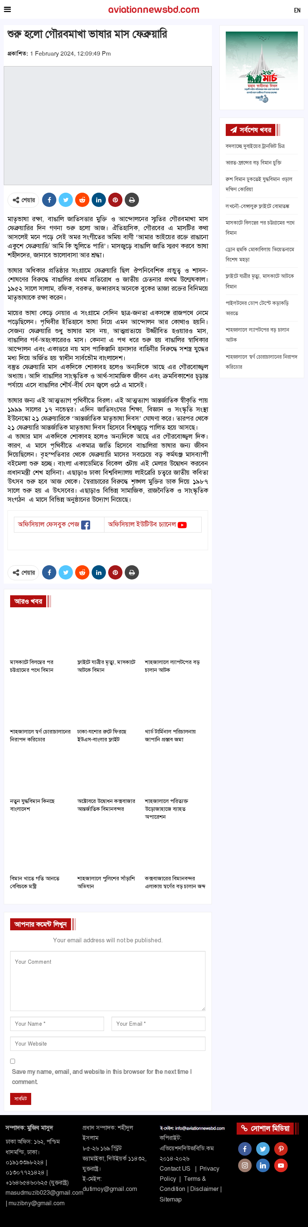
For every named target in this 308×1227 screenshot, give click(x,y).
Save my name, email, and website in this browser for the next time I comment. (102, 1077)
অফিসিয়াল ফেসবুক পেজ (48, 524)
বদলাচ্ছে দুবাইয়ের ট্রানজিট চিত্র (255, 146)
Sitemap (171, 1199)
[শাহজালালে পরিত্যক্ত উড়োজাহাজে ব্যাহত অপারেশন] (175, 772)
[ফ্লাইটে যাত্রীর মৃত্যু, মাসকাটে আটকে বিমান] (107, 633)
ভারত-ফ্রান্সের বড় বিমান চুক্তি (253, 162)
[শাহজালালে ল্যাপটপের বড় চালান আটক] (175, 633)
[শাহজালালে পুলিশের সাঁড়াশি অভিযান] (107, 850)
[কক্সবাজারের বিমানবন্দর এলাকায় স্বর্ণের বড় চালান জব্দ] (175, 850)
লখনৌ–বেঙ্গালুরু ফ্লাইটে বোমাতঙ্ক (257, 206)
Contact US (175, 1169)
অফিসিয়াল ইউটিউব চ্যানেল (142, 524)
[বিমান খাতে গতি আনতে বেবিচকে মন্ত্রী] (40, 850)
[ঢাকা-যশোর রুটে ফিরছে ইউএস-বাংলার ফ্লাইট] (107, 703)
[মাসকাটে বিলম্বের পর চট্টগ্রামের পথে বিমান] (40, 633)
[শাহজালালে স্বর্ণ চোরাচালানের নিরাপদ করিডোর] (40, 703)
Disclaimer (204, 1189)
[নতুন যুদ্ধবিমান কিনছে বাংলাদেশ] (40, 772)
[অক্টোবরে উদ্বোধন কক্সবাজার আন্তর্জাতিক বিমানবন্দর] (107, 772)
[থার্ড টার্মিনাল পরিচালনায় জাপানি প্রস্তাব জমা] (175, 703)
